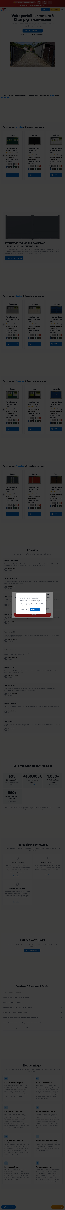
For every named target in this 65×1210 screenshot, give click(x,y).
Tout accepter (35, 609)
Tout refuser (24, 609)
